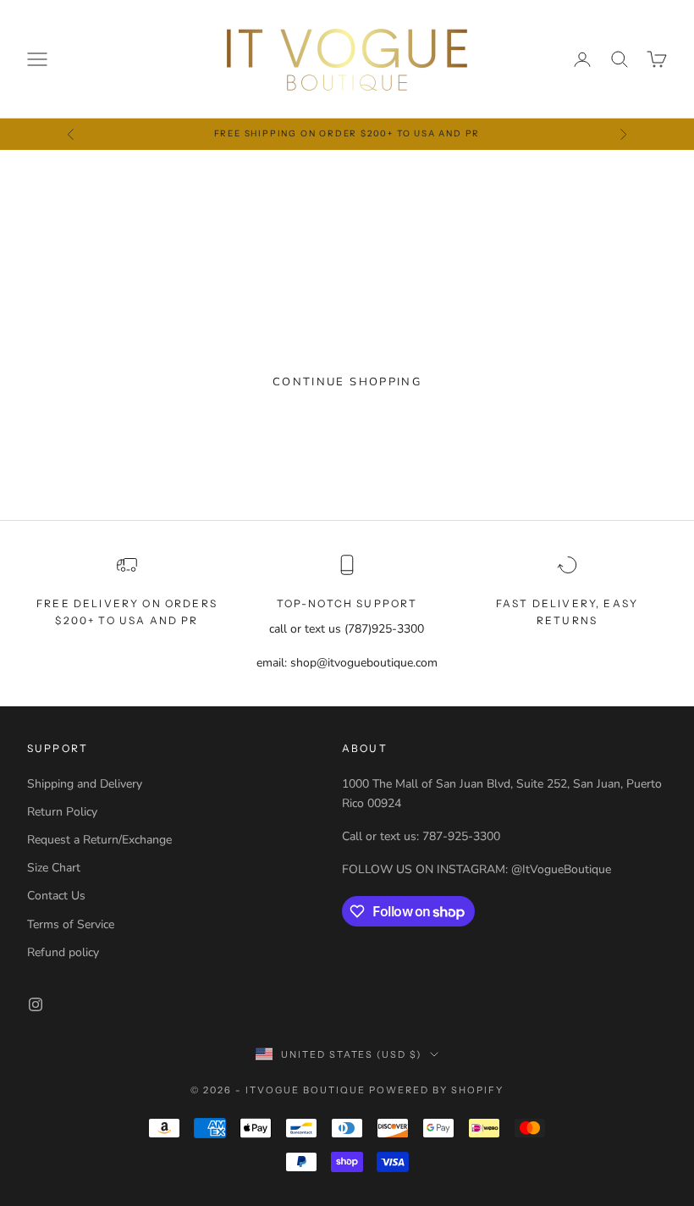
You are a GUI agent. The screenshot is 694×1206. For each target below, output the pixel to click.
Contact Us (56, 896)
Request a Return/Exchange (99, 840)
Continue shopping (347, 382)
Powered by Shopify (436, 1090)
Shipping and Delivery (84, 784)
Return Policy (62, 812)
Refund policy (63, 952)
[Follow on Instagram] (35, 1004)
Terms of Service (70, 924)
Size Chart (53, 868)
